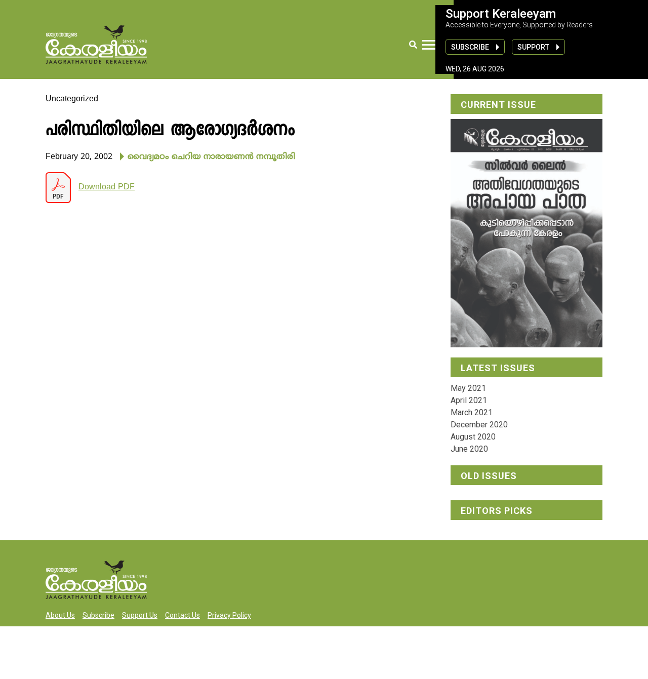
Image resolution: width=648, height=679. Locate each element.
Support (533, 47)
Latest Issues (498, 368)
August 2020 (473, 437)
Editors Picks (497, 510)
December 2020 (479, 424)
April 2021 (469, 400)
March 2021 (472, 412)
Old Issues (489, 475)
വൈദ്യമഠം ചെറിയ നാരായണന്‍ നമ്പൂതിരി (211, 157)
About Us (60, 615)
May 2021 (468, 388)
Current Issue (498, 104)
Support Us (139, 615)
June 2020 (469, 449)
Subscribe (470, 47)
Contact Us (182, 615)
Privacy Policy (229, 615)
